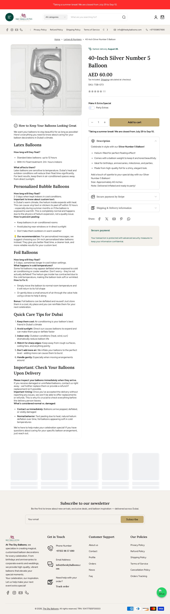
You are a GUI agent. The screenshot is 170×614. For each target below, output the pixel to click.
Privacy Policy (40, 29)
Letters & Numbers (73, 39)
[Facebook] (7, 30)
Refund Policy (56, 29)
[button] (9, 17)
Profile (92, 557)
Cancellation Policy (140, 569)
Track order (62, 586)
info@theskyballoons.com (68, 566)
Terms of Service (92, 29)
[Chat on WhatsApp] (162, 592)
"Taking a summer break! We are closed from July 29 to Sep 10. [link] (85, 4)
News (92, 569)
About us (93, 545)
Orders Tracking (138, 576)
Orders (92, 563)
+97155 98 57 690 (65, 550)
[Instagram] (12, 30)
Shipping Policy (73, 29)
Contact (93, 551)
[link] (99, 219)
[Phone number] (21, 30)
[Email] (17, 30)
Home (57, 39)
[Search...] (124, 17)
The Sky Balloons (51, 608)
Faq (91, 576)
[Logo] (24, 17)
